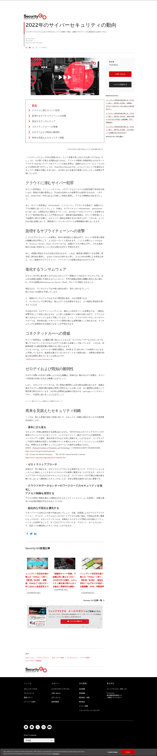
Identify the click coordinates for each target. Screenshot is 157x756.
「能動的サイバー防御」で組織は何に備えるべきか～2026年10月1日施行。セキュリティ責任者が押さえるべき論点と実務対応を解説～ (65, 580)
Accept (128, 752)
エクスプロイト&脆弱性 (33, 661)
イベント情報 (83, 706)
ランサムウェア (72, 658)
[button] (120, 75)
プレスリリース (29, 693)
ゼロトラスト (29, 658)
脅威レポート (28, 697)
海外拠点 (82, 702)
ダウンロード (55, 697)
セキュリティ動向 (58, 658)
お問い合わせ (120, 74)
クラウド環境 (84, 658)
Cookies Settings (113, 752)
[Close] (153, 752)
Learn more (55, 754)
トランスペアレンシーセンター (89, 710)
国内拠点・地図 (84, 697)
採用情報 (82, 693)
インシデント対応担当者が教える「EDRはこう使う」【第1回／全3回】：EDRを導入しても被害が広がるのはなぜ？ (120, 130)
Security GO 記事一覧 (93, 600)
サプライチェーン (43, 658)
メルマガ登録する (120, 84)
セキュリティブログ (30, 689)
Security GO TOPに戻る (114, 136)
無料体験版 (55, 702)
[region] (78, 752)
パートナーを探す (30, 702)
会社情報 (82, 689)
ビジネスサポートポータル (60, 689)
